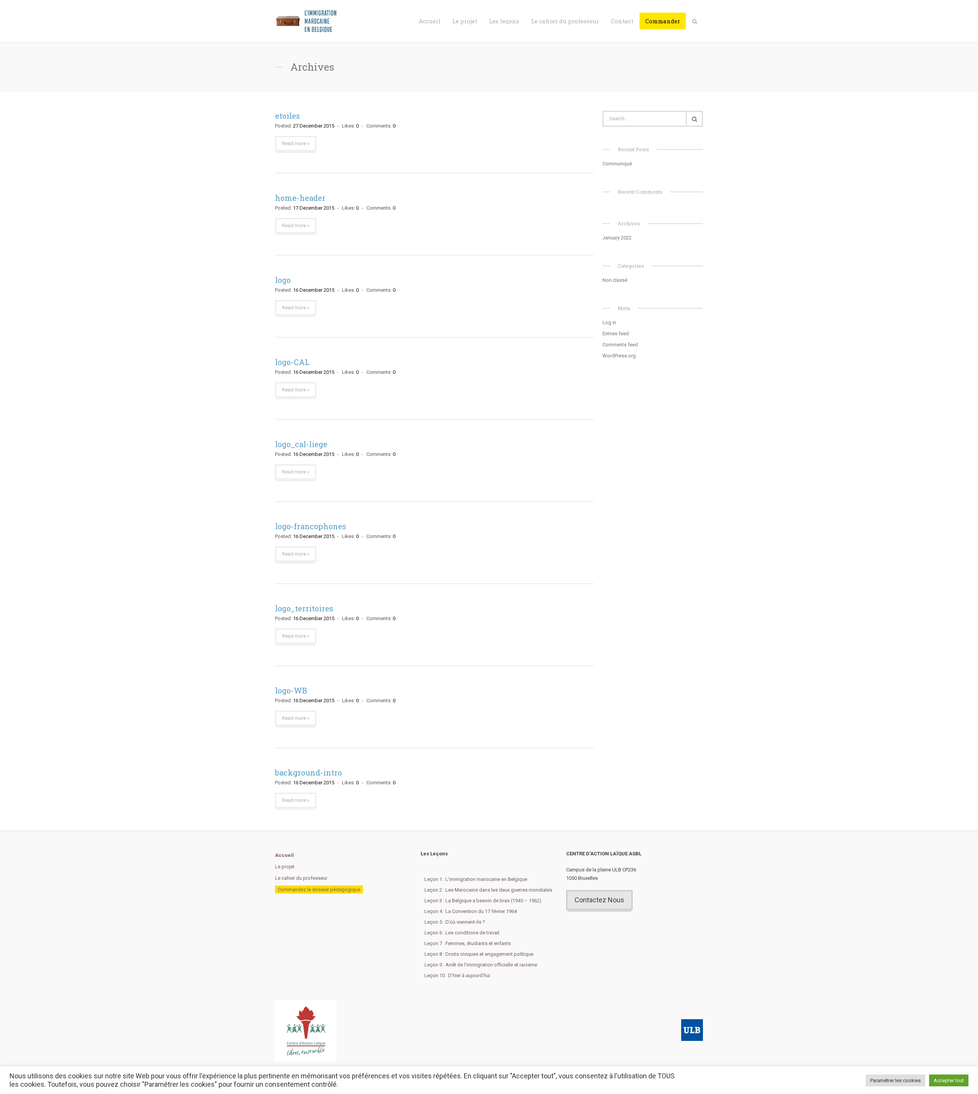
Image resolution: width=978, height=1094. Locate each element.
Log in (609, 322)
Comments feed (620, 344)
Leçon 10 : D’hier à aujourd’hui (457, 975)
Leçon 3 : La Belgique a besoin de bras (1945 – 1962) (482, 900)
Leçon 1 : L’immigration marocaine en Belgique (475, 879)
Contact (622, 21)
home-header (300, 198)
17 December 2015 (313, 208)
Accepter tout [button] (949, 1080)
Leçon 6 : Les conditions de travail (461, 933)
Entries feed (615, 333)
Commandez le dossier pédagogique (319, 889)
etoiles (287, 116)
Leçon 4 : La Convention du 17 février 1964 (470, 911)
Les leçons (504, 21)
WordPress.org (619, 356)
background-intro (308, 772)
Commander (662, 21)
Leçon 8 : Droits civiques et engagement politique (478, 954)
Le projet (464, 21)
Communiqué (617, 163)
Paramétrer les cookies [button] (895, 1080)
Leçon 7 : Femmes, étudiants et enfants (467, 943)
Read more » (295, 143)
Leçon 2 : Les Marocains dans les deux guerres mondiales (488, 890)
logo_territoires (304, 608)
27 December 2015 (313, 126)
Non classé (614, 280)
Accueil (429, 21)
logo (283, 280)
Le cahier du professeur (565, 21)
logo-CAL (292, 362)
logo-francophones (310, 526)
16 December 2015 (313, 290)
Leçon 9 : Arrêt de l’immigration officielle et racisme (480, 965)
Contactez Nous (599, 900)
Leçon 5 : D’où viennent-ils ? (454, 922)
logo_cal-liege (301, 444)
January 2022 (616, 238)
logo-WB (291, 690)
